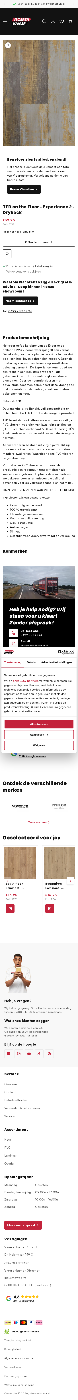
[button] (5, 21)
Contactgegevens (15, 1375)
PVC (7, 1147)
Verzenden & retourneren (22, 1108)
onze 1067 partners (26, 680)
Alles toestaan (39, 724)
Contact (10, 1092)
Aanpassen (37, 734)
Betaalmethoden (15, 1100)
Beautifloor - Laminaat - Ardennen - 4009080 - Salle (58, 886)
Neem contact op (19, 300)
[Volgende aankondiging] (74, 4)
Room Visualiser (22, 189)
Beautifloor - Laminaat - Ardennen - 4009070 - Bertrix (20, 886)
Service (9, 1116)
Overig (9, 1163)
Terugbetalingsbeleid (17, 1340)
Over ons (10, 1084)
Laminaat (10, 1155)
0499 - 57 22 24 (20, 311)
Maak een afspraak (21, 1225)
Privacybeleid (12, 1349)
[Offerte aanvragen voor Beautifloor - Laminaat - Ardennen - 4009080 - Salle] (49, 908)
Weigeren (39, 745)
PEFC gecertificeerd (25, 1331)
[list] (39, 880)
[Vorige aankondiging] (4, 4)
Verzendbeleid (13, 1367)
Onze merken (37, 822)
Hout (7, 1139)
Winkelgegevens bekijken (23, 271)
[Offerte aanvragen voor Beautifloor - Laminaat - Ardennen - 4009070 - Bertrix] (10, 908)
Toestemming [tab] (12, 662)
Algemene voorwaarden (19, 1358)
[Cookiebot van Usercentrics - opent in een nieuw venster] (58, 652)
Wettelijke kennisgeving (19, 1384)
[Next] (70, 880)
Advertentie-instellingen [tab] (56, 662)
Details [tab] (31, 662)
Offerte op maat (37, 242)
